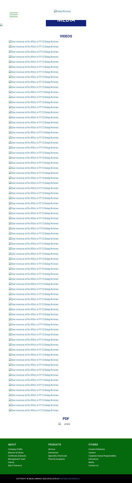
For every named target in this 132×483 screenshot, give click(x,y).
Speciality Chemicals (57, 456)
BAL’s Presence (15, 465)
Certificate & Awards (17, 456)
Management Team (16, 459)
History (11, 462)
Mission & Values (16, 453)
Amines (51, 449)
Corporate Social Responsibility (102, 456)
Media (91, 462)
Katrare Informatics (70, 479)
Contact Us (94, 465)
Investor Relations (97, 449)
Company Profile (15, 449)
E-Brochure (93, 459)
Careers (92, 453)
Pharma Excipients (56, 459)
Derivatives (53, 453)
